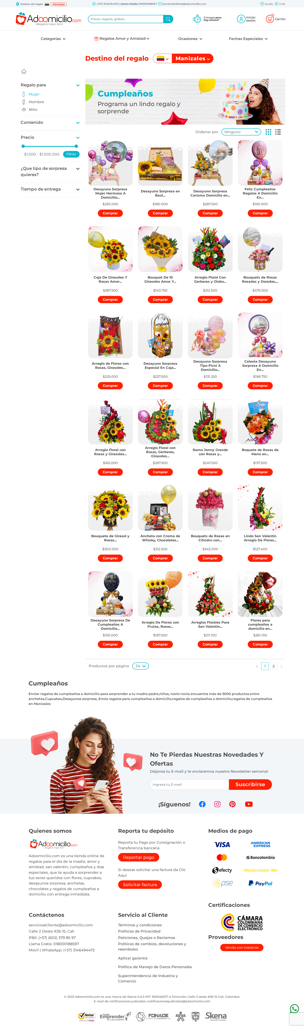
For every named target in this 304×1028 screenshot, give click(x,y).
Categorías (51, 38)
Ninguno (232, 132)
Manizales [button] (59, 4)
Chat (282, 3)
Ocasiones (188, 38)
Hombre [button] (36, 102)
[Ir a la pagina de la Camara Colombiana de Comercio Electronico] (241, 922)
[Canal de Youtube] (249, 804)
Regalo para (33, 84)
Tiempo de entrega (41, 189)
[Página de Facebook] (202, 804)
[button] (47, 4)
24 (138, 666)
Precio (27, 137)
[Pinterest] (232, 804)
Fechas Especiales (246, 38)
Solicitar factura (140, 884)
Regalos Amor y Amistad (122, 38)
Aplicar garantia (133, 958)
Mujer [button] (34, 94)
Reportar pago (138, 857)
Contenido (32, 122)
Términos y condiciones (140, 925)
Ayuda (268, 3)
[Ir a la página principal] (23, 71)
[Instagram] (217, 804)
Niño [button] (33, 109)
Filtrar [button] (71, 154)
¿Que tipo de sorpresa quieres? (44, 171)
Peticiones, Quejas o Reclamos (146, 937)
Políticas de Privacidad (139, 931)
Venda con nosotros (242, 948)
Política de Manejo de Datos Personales (155, 967)
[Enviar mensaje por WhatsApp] (294, 1008)
